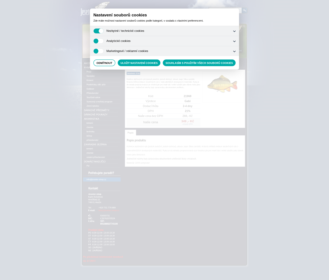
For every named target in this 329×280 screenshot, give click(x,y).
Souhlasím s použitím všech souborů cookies (199, 63)
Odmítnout (104, 63)
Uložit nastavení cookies (139, 63)
